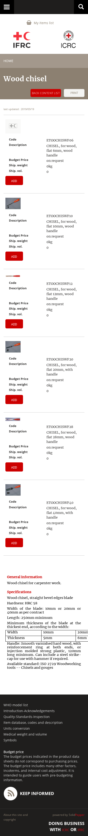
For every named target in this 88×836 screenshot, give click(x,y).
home (8, 61)
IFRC (81, 830)
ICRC (65, 830)
